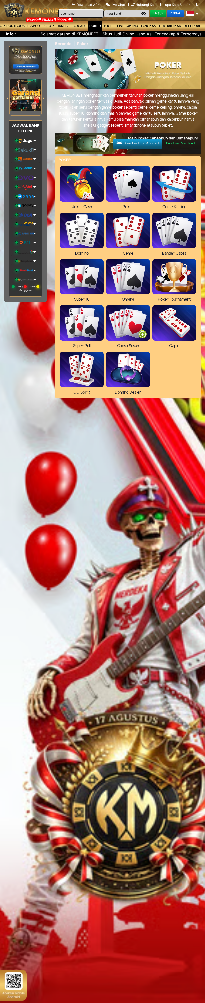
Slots (50, 26)
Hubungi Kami (146, 5)
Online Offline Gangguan (25, 288)
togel (109, 26)
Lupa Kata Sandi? (177, 5)
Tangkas (148, 26)
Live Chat (117, 5)
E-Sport (35, 26)
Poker (95, 26)
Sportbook (14, 26)
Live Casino (127, 26)
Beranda (63, 43)
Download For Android (141, 144)
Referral (192, 26)
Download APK (88, 5)
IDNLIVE (64, 26)
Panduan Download (180, 144)
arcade (80, 26)
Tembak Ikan (170, 26)
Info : (11, 33)
